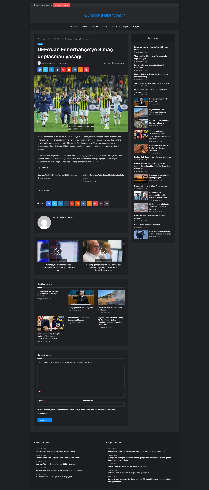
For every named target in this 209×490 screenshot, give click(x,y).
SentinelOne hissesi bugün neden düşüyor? (152, 83)
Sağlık (104, 27)
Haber (84, 27)
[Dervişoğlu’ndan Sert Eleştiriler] (81, 297)
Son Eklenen (153, 38)
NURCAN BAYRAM (48, 63)
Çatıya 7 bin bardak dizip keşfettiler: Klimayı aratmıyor (159, 147)
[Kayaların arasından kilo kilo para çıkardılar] (141, 123)
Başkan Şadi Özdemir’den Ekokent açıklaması (153, 157)
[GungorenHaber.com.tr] (104, 15)
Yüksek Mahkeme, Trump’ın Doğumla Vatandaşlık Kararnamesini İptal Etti (48, 336)
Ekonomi (94, 27)
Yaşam (126, 27)
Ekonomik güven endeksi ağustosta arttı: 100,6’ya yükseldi (47, 293)
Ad (39, 391)
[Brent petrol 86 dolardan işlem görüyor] (141, 178)
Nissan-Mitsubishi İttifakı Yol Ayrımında (150, 186)
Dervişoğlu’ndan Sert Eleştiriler (80, 307)
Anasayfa (74, 27)
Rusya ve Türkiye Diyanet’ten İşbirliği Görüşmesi (57, 175)
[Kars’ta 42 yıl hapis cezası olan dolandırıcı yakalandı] (141, 234)
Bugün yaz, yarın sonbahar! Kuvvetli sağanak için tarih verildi (159, 195)
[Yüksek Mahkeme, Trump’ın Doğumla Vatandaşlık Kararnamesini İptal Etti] (50, 323)
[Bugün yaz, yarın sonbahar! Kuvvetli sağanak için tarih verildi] (141, 195)
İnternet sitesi (88, 401)
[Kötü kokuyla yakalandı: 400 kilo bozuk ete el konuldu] (141, 207)
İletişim (135, 27)
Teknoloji (115, 27)
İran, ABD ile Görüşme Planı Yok (147, 225)
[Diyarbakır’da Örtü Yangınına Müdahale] (111, 297)
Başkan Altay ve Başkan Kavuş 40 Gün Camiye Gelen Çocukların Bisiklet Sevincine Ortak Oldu (152, 166)
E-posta (41, 401)
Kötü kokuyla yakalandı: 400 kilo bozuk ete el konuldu (159, 206)
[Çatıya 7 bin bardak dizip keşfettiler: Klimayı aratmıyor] (141, 148)
